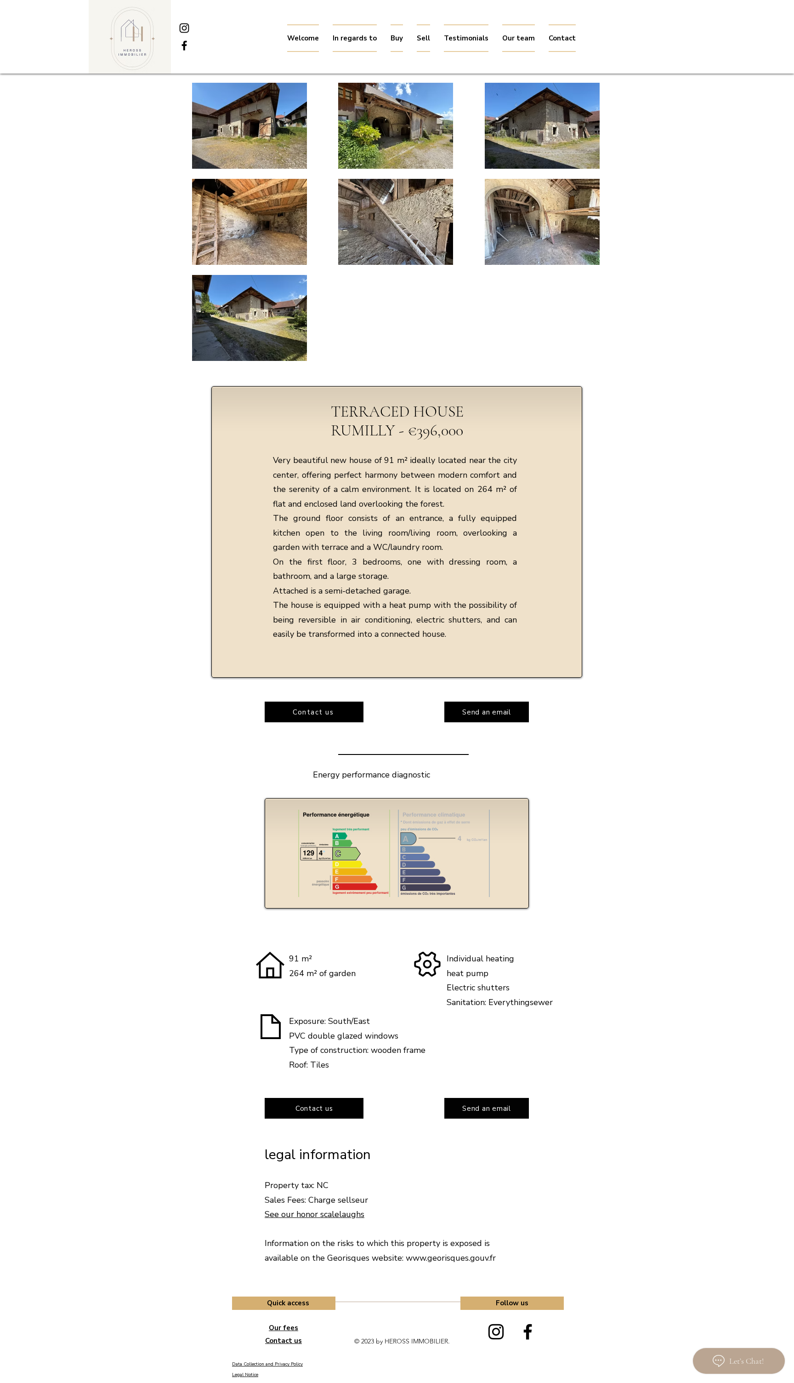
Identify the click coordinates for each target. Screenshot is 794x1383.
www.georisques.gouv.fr (451, 1257)
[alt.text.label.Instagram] (184, 28)
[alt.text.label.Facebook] (184, 45)
